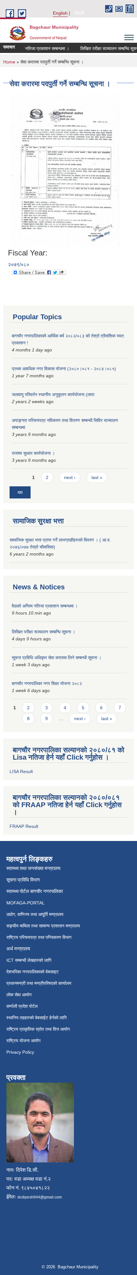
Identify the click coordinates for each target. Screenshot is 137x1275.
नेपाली (79, 13)
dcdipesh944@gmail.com (40, 1197)
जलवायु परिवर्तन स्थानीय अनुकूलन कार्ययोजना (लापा (53, 394)
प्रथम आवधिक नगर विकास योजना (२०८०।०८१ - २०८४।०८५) (64, 368)
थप (20, 492)
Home (9, 61)
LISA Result (21, 771)
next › (70, 477)
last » (96, 477)
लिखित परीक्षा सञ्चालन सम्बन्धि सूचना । (43, 631)
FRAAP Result (24, 826)
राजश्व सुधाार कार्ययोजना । (33, 453)
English (60, 13)
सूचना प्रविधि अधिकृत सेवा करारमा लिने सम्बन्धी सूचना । (56, 657)
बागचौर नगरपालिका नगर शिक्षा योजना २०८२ (47, 683)
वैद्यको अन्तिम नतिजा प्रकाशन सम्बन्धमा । (45, 605)
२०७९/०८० (18, 264)
